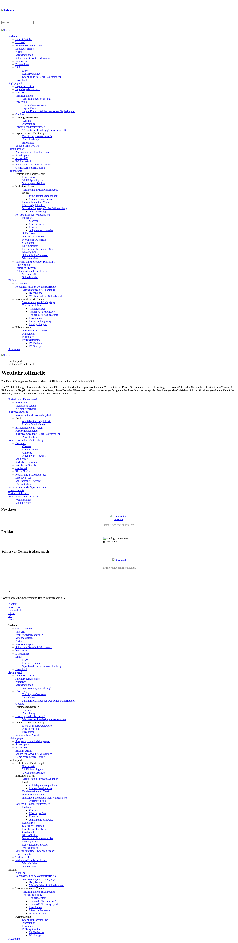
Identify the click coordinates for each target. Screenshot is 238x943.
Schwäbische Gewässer (35, 255)
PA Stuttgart (36, 346)
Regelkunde (36, 292)
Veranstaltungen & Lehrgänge (38, 289)
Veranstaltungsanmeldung (36, 98)
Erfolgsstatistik (23, 161)
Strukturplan (22, 155)
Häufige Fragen (38, 324)
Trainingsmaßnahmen (34, 105)
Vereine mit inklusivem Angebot (40, 189)
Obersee (33, 220)
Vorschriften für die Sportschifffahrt (34, 261)
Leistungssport (16, 148)
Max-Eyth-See (30, 252)
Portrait (19, 51)
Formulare (28, 336)
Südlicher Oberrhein (33, 236)
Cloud (11, 613)
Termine (26, 120)
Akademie (21, 283)
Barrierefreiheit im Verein (36, 202)
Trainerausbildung (32, 305)
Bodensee (27, 217)
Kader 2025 (21, 158)
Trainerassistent (37, 308)
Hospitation (35, 317)
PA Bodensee (36, 343)
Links (18, 67)
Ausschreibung (30, 139)
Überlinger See (37, 224)
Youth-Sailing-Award (27, 145)
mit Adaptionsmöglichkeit (43, 195)
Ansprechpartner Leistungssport (32, 151)
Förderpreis (28, 177)
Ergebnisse (28, 142)
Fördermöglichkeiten (33, 205)
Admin (12, 619)
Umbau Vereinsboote (40, 198)
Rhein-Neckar (30, 245)
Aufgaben (20, 92)
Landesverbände (31, 73)
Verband (13, 36)
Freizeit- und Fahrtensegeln (23, 399)
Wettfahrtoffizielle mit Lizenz (31, 271)
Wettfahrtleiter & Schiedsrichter (46, 296)
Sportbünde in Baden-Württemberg (41, 76)
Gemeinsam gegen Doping (30, 167)
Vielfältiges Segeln (32, 180)
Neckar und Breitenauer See (37, 249)
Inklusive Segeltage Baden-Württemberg (44, 208)
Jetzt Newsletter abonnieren (119, 524)
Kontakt (12, 603)
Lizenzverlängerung (40, 321)
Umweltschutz (23, 264)
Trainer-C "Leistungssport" (44, 314)
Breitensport (15, 170)
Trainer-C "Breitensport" (42, 311)
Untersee (34, 227)
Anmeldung (28, 123)
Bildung (12, 280)
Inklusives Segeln (18, 411)
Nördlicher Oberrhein (34, 239)
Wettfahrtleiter (30, 274)
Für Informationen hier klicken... (119, 567)
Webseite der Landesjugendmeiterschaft (44, 130)
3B (10, 616)
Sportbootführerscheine (35, 330)
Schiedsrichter (30, 277)
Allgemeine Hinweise (41, 230)
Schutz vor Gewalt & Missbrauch (33, 58)
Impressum (14, 606)
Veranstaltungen (24, 54)
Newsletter (21, 61)
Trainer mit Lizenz (25, 267)
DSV (25, 70)
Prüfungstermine (31, 339)
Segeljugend (15, 83)
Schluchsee (28, 233)
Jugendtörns (29, 108)
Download (21, 79)
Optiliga (19, 114)
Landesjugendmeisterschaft (30, 126)
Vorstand (20, 42)
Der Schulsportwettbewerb (37, 136)
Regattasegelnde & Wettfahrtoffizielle (35, 286)
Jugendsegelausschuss (27, 89)
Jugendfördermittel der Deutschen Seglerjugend (48, 111)
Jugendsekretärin (24, 86)
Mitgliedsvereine (24, 48)
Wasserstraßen (30, 258)
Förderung (21, 101)
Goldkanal (28, 242)
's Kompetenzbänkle (33, 183)
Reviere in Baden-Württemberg (32, 214)
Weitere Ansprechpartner (29, 45)
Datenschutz (22, 64)
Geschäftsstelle (23, 39)
